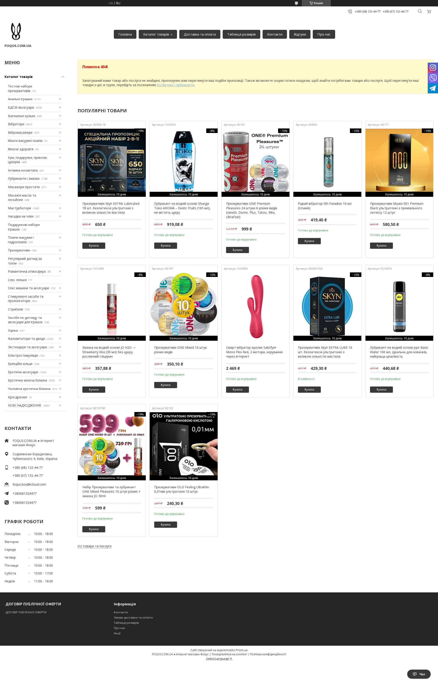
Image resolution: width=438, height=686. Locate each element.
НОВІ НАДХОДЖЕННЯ (25, 405)
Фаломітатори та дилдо (26, 338)
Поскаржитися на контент (229, 654)
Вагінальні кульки (21, 116)
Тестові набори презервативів (20, 88)
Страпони (15, 309)
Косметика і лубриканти (175, 85)
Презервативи (19, 250)
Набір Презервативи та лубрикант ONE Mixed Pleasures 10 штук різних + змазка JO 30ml (111, 491)
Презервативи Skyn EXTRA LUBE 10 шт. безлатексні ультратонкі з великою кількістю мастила (325, 351)
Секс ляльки (17, 280)
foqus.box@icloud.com (29, 484)
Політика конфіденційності (268, 654)
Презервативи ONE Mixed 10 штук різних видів (180, 349)
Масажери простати (24, 187)
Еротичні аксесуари (23, 372)
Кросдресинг (18, 397)
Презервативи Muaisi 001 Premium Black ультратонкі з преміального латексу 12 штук (396, 208)
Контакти (274, 34)
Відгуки (300, 34)
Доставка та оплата (200, 34)
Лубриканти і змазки (23, 178)
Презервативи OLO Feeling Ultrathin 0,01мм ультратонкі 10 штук (181, 489)
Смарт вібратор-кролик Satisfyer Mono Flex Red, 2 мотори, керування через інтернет (254, 351)
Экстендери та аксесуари (27, 347)
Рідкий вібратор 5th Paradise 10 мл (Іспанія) (325, 205)
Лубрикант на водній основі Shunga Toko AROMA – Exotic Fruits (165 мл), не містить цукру (182, 208)
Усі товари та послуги (95, 546)
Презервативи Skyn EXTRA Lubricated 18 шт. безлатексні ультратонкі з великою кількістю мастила (110, 208)
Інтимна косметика (23, 170)
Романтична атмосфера (27, 271)
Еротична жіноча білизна (27, 380)
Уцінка (13, 330)
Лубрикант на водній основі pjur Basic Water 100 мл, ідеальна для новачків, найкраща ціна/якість (399, 351)
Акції (117, 633)
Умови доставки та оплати (133, 617)
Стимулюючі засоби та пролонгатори (25, 298)
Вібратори (16, 124)
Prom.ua (242, 650)
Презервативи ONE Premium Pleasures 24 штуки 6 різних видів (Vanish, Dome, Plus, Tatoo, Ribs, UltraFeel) (251, 210)
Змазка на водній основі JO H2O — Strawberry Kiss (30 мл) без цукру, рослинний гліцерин (109, 351)
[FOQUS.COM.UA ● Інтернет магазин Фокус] (16, 31)
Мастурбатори (19, 208)
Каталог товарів (156, 34)
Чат (422, 674)
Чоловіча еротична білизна (29, 389)
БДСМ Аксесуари (21, 107)
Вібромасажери (20, 132)
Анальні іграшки (20, 99)
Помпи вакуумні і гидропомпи (21, 239)
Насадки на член (21, 216)
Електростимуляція (23, 355)
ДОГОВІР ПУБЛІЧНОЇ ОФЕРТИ (26, 612)
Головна (125, 34)
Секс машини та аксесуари (28, 288)
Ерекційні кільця (20, 363)
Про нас (324, 34)
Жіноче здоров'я (20, 149)
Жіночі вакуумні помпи (25, 140)
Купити (94, 245)
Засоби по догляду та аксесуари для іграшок (25, 319)
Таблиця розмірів (241, 34)
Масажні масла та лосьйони (22, 197)
